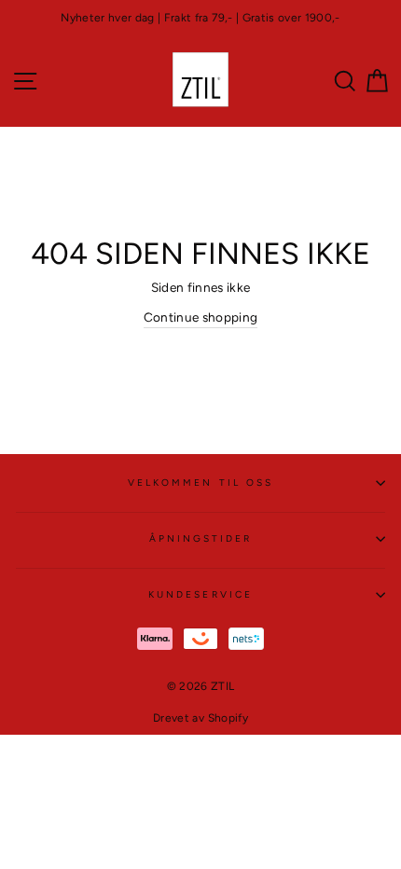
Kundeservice (200, 594)
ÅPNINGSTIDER (201, 538)
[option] (200, 18)
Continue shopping (201, 317)
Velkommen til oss (200, 482)
